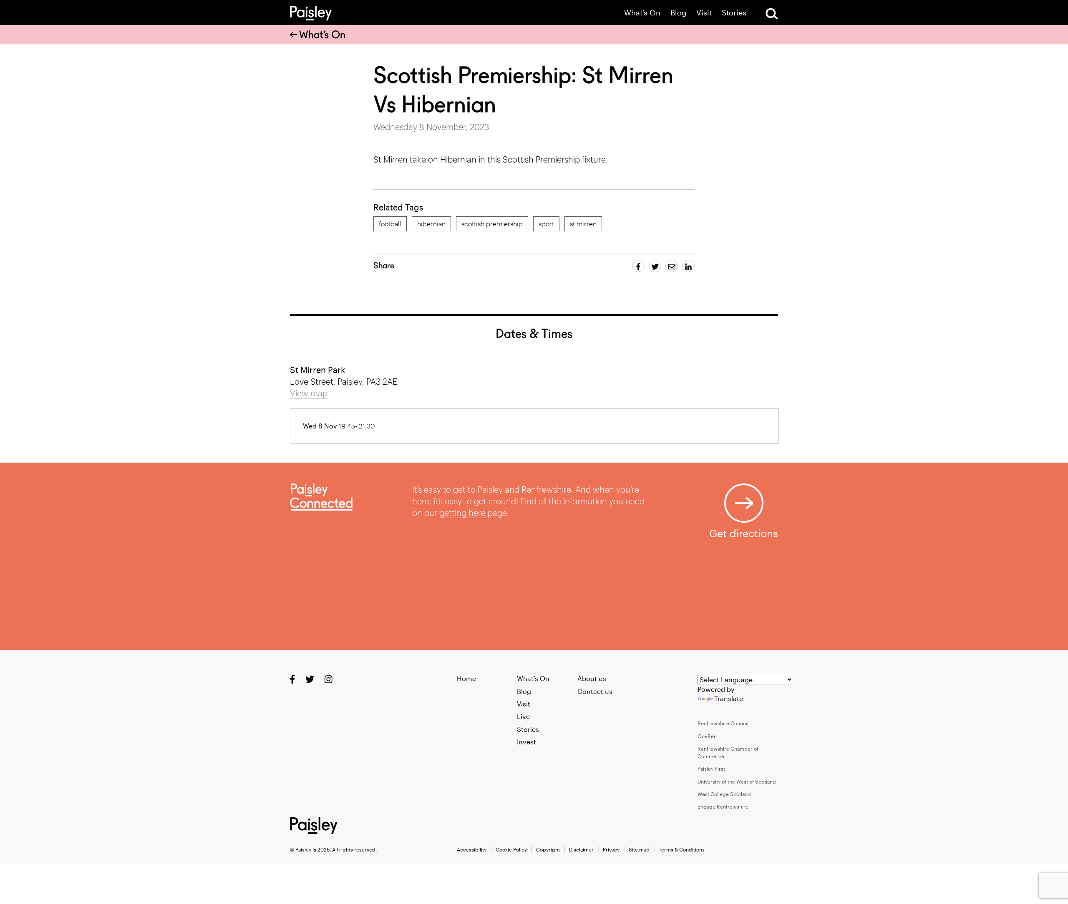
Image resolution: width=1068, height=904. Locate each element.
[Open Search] (772, 14)
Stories (734, 13)
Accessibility (471, 849)
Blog (678, 13)
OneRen (707, 736)
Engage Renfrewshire (723, 806)
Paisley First (711, 768)
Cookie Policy (511, 849)
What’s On (642, 13)
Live (523, 716)
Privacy (611, 849)
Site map (639, 849)
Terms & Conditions (682, 849)
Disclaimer (581, 849)
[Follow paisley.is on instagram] (328, 679)
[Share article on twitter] (655, 266)
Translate (728, 698)
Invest (526, 742)
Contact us (594, 691)
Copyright (548, 849)
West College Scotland (724, 794)
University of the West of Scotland (737, 781)
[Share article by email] (671, 266)
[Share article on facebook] (638, 266)
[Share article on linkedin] (688, 266)
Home (466, 678)
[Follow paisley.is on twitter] (309, 679)
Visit (704, 13)
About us (591, 678)
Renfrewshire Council (723, 723)
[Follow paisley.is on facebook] (292, 679)
